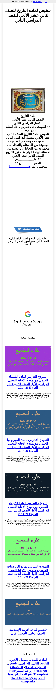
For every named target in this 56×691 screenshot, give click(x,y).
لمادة (43, 659)
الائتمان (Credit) (35, 667)
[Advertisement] (28, 58)
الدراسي (24, 663)
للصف (34, 659)
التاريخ (45, 663)
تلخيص (12, 663)
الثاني (35, 663)
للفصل (24, 659)
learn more (37, 2)
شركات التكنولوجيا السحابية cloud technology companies (26, 678)
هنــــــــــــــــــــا (20, 166)
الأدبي (14, 659)
